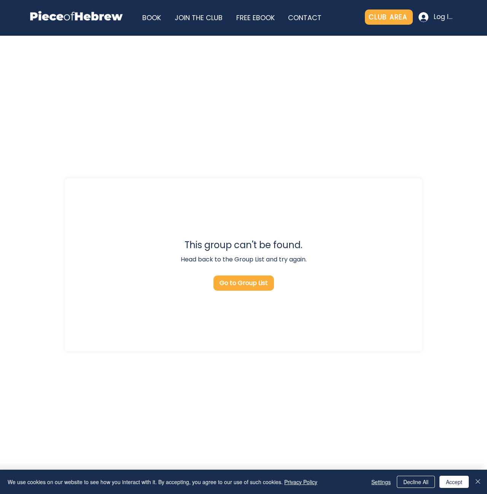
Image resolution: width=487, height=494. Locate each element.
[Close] (477, 482)
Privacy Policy (300, 482)
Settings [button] (381, 482)
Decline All (415, 482)
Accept (454, 482)
